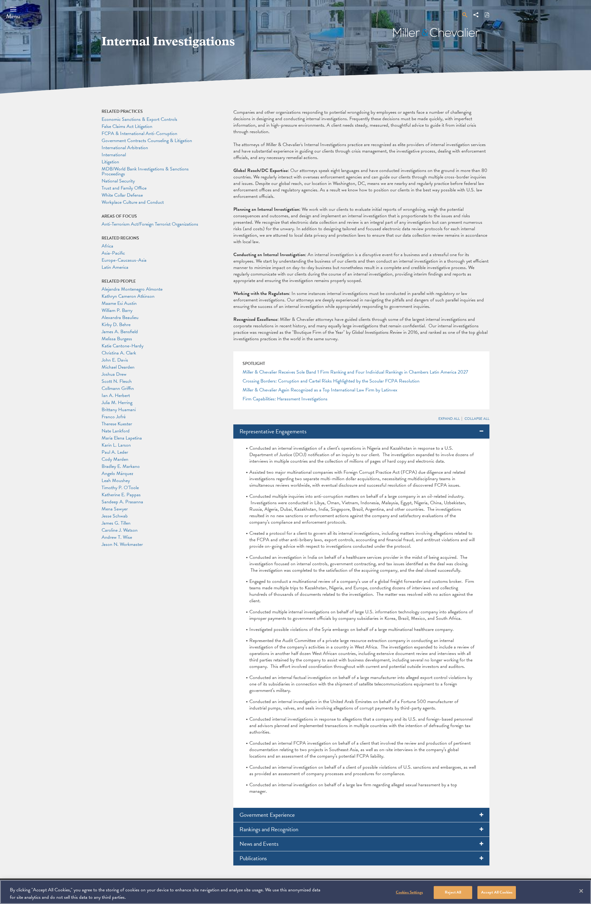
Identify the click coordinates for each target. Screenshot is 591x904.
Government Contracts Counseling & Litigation (147, 140)
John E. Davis (115, 360)
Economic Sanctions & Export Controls (139, 119)
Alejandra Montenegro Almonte (132, 289)
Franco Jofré (114, 416)
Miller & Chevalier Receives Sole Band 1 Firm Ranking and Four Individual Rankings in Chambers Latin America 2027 (355, 372)
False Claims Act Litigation (127, 126)
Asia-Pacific (113, 253)
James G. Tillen (116, 523)
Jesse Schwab (115, 516)
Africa (107, 246)
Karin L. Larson (116, 445)
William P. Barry (117, 310)
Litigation (110, 162)
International (114, 154)
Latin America (115, 267)
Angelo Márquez (117, 473)
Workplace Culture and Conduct (133, 202)
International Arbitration (125, 147)
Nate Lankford (116, 431)
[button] (13, 12)
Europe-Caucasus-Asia (124, 260)
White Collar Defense (122, 195)
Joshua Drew (114, 374)
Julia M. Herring (117, 402)
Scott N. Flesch (117, 381)
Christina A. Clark (119, 353)
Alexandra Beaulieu (120, 317)
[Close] (581, 891)
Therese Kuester (117, 423)
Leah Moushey (116, 480)
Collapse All (476, 418)
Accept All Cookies (497, 892)
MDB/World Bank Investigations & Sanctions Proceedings (145, 171)
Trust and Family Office (124, 188)
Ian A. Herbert (116, 395)
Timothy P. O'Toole (120, 487)
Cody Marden (115, 459)
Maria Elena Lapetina (122, 438)
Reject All (453, 892)
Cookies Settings (409, 892)
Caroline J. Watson (120, 530)
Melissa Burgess (117, 338)
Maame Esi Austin (119, 303)
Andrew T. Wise (117, 537)
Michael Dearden (118, 367)
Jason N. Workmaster (122, 544)
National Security (118, 181)
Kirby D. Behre (116, 324)
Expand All (449, 418)
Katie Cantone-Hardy (122, 346)
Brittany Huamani (119, 409)
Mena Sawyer (115, 509)
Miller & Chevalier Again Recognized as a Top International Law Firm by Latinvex (320, 390)
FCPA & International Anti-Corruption (139, 133)
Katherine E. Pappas (121, 494)
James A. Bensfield (120, 331)
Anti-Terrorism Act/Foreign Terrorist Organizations (150, 224)
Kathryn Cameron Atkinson (128, 296)
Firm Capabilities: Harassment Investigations (285, 399)
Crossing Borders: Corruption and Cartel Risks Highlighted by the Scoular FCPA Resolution (331, 381)
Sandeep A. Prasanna (122, 501)
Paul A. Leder (115, 452)
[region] (295, 892)
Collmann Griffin (118, 388)
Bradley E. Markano (121, 466)
